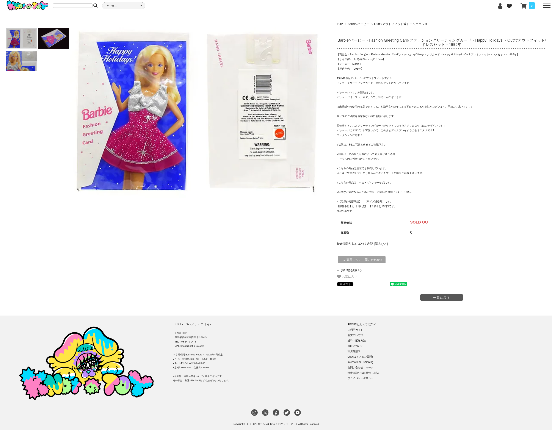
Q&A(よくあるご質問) (360, 356)
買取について (355, 345)
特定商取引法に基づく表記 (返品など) (362, 243)
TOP (340, 24)
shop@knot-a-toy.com (192, 345)
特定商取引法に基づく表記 (363, 372)
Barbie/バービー (358, 24)
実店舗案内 (354, 351)
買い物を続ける (351, 270)
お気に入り (349, 276)
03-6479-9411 (188, 341)
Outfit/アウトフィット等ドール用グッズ (401, 24)
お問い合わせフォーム (360, 367)
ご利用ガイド (355, 329)
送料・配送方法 (357, 340)
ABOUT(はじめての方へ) (362, 324)
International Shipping (360, 362)
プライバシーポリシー (360, 378)
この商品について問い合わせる (361, 259)
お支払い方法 (355, 335)
